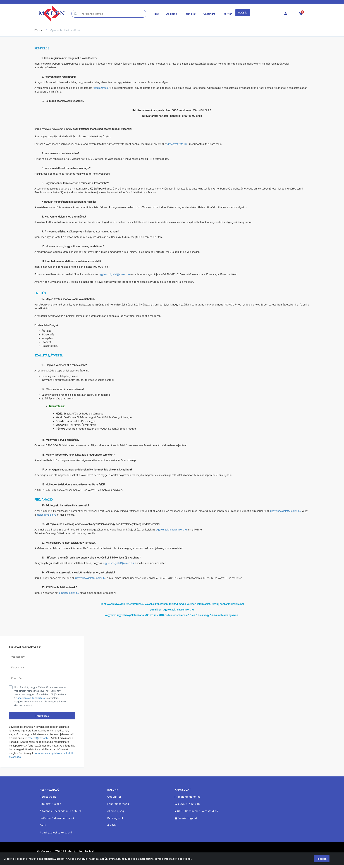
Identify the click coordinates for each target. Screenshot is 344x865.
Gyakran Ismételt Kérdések (65, 30)
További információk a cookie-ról (173, 858)
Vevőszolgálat (187, 818)
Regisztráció (101, 87)
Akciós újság (115, 810)
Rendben (322, 858)
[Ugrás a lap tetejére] (333, 843)
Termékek (190, 13)
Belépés (242, 12)
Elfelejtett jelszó (50, 803)
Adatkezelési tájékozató (56, 832)
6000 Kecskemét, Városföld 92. (197, 810)
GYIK (43, 825)
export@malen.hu (68, 592)
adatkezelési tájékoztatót (32, 697)
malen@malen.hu (46, 514)
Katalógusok (115, 818)
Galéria (112, 825)
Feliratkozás (42, 715)
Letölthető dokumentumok (57, 818)
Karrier (227, 13)
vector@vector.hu (38, 738)
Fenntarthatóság (118, 803)
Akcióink (171, 13)
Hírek (156, 13)
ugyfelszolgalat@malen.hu (114, 274)
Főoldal (38, 30)
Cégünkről (209, 13)
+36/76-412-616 (188, 803)
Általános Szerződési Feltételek (61, 810)
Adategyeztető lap (177, 143)
